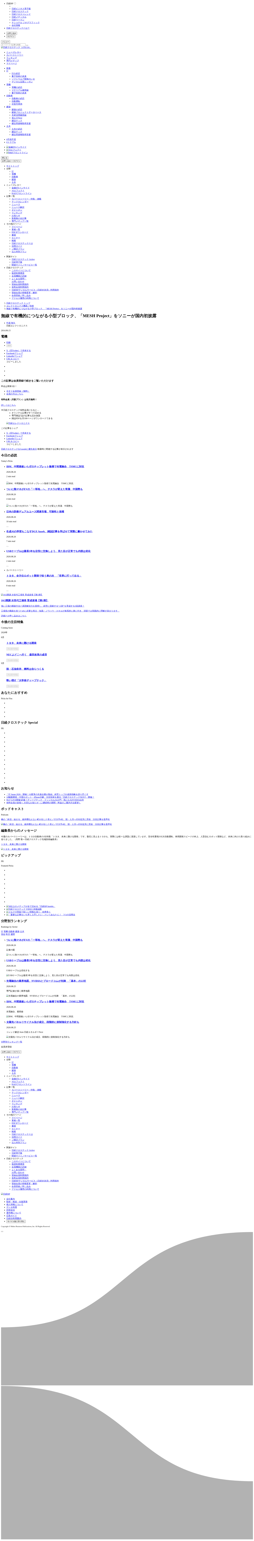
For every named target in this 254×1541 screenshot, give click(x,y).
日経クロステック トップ (18, 303)
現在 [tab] (3, 934)
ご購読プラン (18, 249)
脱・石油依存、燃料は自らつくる (25, 669)
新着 (8, 68)
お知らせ (16, 215)
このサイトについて (21, 270)
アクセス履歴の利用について (25, 298)
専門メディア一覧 (20, 221)
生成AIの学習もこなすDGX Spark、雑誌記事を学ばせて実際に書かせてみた (49, 531)
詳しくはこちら (8, 405)
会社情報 (16, 25)
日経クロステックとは (22, 243)
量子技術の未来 (19, 76)
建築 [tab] (17, 931)
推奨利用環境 (18, 273)
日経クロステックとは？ (18, 28)
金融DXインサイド (21, 188)
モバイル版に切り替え (16, 1221)
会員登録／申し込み (21, 295)
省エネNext (17, 118)
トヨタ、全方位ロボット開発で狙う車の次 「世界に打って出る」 (44, 575)
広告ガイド (11, 1215)
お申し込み (11, 33)
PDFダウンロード (20, 232)
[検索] (27, 45)
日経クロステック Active (23, 259)
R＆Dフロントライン (22, 193)
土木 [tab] (22, 931)
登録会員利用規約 (20, 284)
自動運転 (16, 101)
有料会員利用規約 (20, 287)
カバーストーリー (14, 55)
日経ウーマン (18, 20)
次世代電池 (17, 104)
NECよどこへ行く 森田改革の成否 (26, 654)
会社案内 (10, 1199)
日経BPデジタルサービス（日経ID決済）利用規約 (35, 290)
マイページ (11, 63)
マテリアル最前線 (20, 90)
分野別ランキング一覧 (11, 1042)
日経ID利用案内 (13, 1218)
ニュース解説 (18, 207)
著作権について (13, 1213)
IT (7, 71)
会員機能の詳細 (19, 276)
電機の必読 (17, 87)
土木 (8, 126)
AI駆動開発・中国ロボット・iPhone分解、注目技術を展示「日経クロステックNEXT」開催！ (50, 797)
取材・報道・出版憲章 (17, 1202)
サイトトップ (12, 166)
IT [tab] (2, 931)
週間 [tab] (13, 934)
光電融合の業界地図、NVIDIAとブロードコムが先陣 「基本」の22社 (46, 981)
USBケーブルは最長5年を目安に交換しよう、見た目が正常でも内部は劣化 (48, 551)
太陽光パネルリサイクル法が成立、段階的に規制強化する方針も (42, 1022)
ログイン (10, 36)
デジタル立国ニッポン (22, 82)
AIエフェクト (18, 190)
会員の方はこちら (14, 394)
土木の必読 (17, 129)
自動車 (9, 96)
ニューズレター (13, 52)
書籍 (14, 235)
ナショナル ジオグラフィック (26, 22)
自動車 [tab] (11, 931)
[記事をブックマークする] (7, 481)
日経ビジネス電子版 (21, 9)
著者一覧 (16, 229)
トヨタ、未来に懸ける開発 (21, 643)
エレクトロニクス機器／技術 (20, 306)
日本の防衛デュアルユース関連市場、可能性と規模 (35, 511)
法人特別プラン (19, 252)
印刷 (8, 342)
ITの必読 (16, 73)
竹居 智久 (10, 323)
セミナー (16, 238)
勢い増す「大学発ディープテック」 (26, 680)
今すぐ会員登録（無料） (18, 391)
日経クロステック (20, 11)
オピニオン (17, 210)
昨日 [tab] (8, 934)
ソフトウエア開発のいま (23, 79)
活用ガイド (17, 246)
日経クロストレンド (21, 14)
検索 (14, 240)
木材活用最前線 (19, 115)
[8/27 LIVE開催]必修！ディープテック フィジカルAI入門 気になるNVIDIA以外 (45, 800)
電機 (8, 84)
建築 (8, 107)
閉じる (4, 158)
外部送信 (10, 1210)
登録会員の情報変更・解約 (24, 293)
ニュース (16, 204)
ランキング (11, 58)
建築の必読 (17, 109)
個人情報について (14, 1204)
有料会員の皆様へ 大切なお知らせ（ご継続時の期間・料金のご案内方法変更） (43, 803)
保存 (9, 346)
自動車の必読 (18, 98)
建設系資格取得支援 (21, 123)
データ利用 (11, 1207)
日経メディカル (19, 17)
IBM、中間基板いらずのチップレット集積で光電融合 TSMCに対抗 (45, 466)
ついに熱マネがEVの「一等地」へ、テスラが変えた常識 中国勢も (44, 489)
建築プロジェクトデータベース (26, 112)
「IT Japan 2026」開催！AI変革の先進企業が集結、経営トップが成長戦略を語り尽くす (47, 794)
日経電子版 (17, 262)
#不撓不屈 (11, 139)
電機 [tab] (6, 931)
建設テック (17, 121)
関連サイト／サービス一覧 (24, 265)
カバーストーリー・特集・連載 (26, 199)
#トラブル (11, 142)
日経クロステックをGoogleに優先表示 (19, 449)
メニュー (5, 42)
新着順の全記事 (19, 218)
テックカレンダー (20, 202)
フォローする (12, 649)
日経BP (9, 3)
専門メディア (12, 60)
